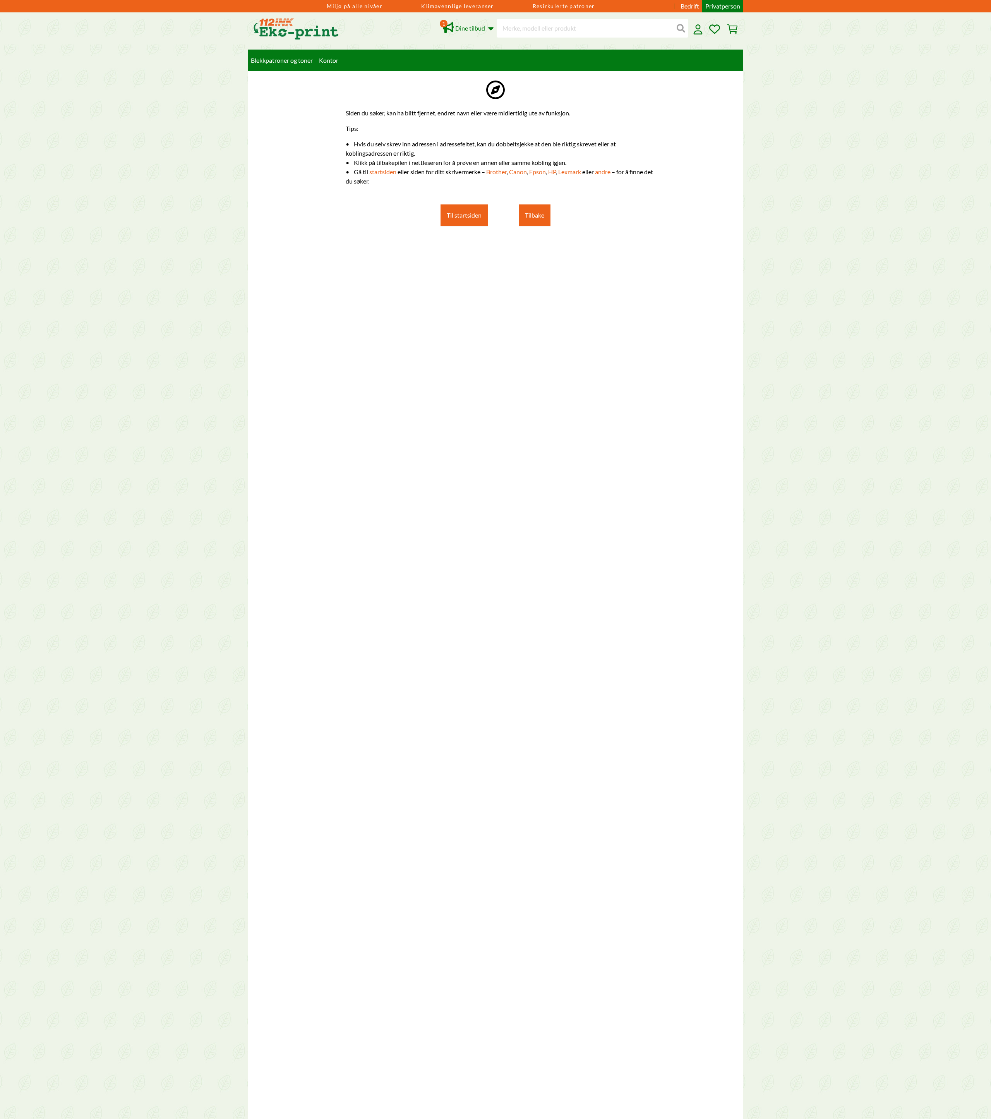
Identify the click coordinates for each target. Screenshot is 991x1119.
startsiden (383, 171)
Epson (537, 171)
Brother (496, 171)
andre (603, 171)
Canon (518, 171)
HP (552, 171)
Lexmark (570, 171)
